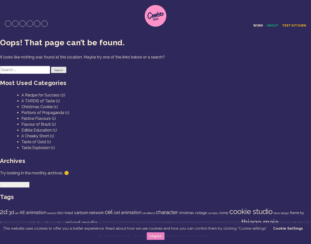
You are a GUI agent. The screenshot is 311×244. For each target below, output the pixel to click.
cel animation (127, 212)
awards (51, 213)
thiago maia (259, 222)
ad (16, 213)
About (272, 25)
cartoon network (89, 212)
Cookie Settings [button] (288, 228)
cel (109, 212)
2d (4, 212)
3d (11, 212)
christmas (186, 213)
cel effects (148, 213)
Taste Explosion (35, 147)
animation (36, 212)
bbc (60, 213)
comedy (213, 213)
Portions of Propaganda (42, 112)
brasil (69, 213)
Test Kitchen (294, 25)
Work (258, 25)
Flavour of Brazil (36, 124)
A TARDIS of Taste (38, 101)
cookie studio (251, 211)
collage (201, 213)
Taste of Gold (33, 142)
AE (22, 212)
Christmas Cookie (37, 106)
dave (277, 213)
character (167, 212)
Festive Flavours (36, 118)
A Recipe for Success (40, 95)
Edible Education (36, 130)
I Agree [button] (156, 236)
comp (223, 213)
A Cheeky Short (35, 136)
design (285, 213)
